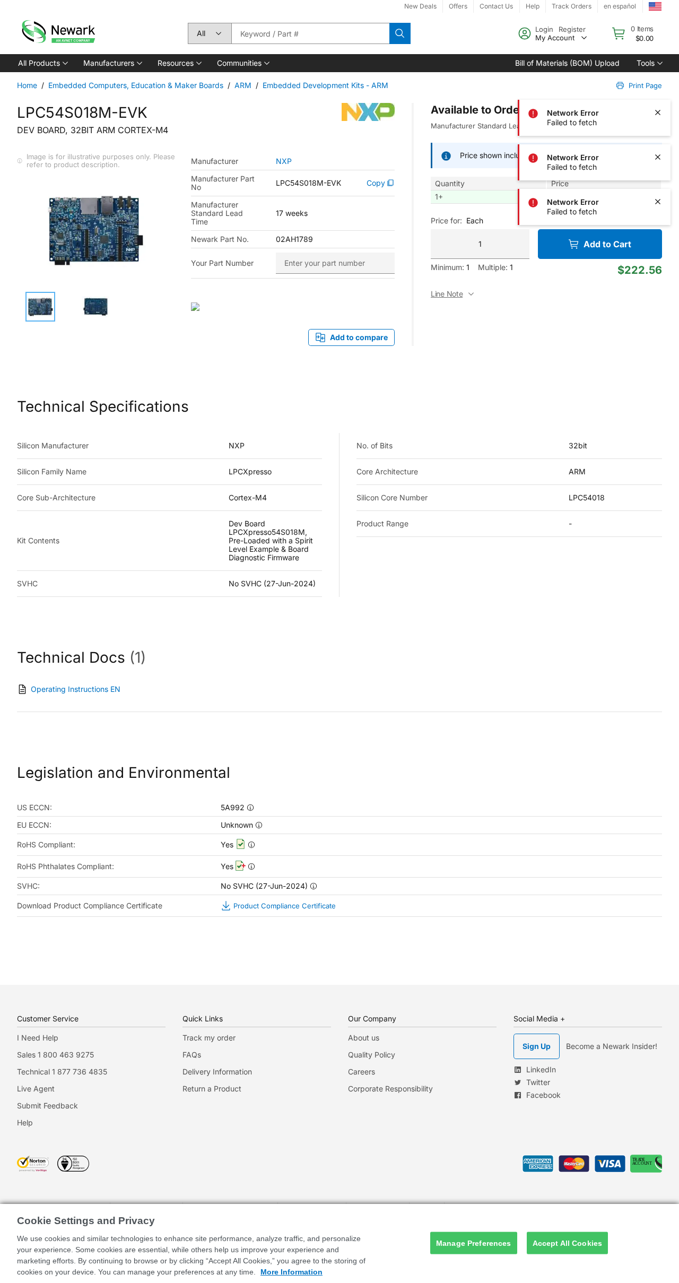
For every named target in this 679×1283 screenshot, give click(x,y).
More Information (291, 1272)
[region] (339, 1243)
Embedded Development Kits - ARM (325, 85)
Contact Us (496, 6)
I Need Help (37, 1037)
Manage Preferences (473, 1242)
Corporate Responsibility (390, 1088)
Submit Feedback (47, 1105)
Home (27, 85)
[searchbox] (310, 33)
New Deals (420, 6)
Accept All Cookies (568, 1242)
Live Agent (36, 1088)
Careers (361, 1071)
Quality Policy (371, 1054)
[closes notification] (658, 23)
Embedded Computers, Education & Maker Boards (135, 85)
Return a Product (211, 1088)
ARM (242, 85)
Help (25, 1122)
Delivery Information (217, 1071)
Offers (458, 6)
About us (363, 1037)
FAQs (191, 1054)
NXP (284, 161)
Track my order (209, 1037)
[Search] (400, 33)
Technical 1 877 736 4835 (62, 1071)
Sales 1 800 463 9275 (55, 1054)
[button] (42, 63)
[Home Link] (57, 33)
